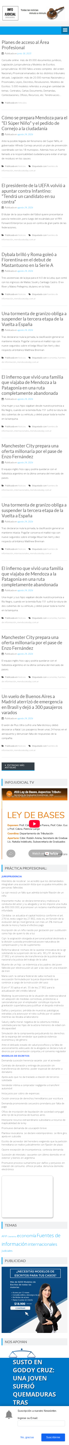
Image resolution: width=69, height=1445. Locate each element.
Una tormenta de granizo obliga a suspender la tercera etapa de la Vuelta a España (34, 319)
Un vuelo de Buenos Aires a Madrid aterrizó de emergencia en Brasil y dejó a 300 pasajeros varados (32, 704)
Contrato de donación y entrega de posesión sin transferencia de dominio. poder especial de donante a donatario (32, 1068)
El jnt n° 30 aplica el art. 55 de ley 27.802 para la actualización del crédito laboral (28, 989)
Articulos (22, 102)
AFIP (4, 1236)
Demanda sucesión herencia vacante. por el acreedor (31, 1060)
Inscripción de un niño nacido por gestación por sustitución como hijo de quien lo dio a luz (34, 931)
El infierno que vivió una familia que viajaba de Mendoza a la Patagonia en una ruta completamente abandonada (32, 385)
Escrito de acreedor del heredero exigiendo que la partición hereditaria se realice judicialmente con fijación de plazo (34, 1143)
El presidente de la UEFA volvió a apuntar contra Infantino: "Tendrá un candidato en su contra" (33, 193)
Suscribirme (53, 1437)
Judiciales (7, 1251)
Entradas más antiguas (14, 766)
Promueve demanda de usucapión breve (24, 1128)
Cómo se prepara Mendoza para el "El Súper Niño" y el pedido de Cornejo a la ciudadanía (34, 123)
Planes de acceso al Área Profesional (25, 44)
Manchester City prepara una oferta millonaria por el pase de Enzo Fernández (32, 451)
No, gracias (27, 1437)
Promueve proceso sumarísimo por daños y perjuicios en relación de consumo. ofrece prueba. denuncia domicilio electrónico (33, 1166)
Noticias (22, 166)
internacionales (21, 430)
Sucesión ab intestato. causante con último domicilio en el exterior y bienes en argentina (33, 1156)
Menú (65, 30)
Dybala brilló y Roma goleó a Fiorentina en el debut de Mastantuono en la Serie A (29, 260)
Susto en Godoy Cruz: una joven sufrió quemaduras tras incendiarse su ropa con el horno (34, 1394)
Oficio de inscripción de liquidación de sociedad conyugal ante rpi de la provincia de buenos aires (33, 1113)
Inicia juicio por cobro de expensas (20, 1093)
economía (52, 357)
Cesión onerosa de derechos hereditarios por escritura (32, 1098)
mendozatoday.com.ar (25, 170)
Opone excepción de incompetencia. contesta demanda (32, 1149)
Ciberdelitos (12, 1236)
